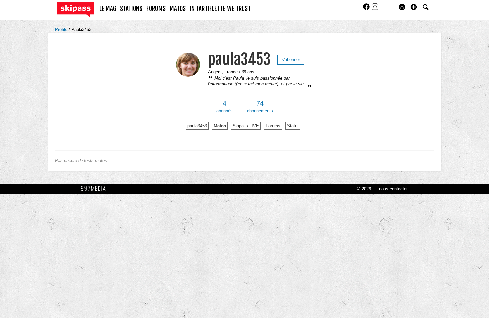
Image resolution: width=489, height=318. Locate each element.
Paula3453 (81, 29)
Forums (273, 125)
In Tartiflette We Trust (220, 9)
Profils (62, 29)
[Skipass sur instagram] (375, 8)
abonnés (224, 106)
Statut (293, 125)
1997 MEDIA (94, 188)
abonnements (260, 106)
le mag (107, 9)
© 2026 (364, 188)
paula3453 (239, 59)
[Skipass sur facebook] (367, 8)
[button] (413, 7)
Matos (220, 125)
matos (178, 9)
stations (131, 9)
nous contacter (393, 188)
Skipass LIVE (246, 125)
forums (156, 9)
